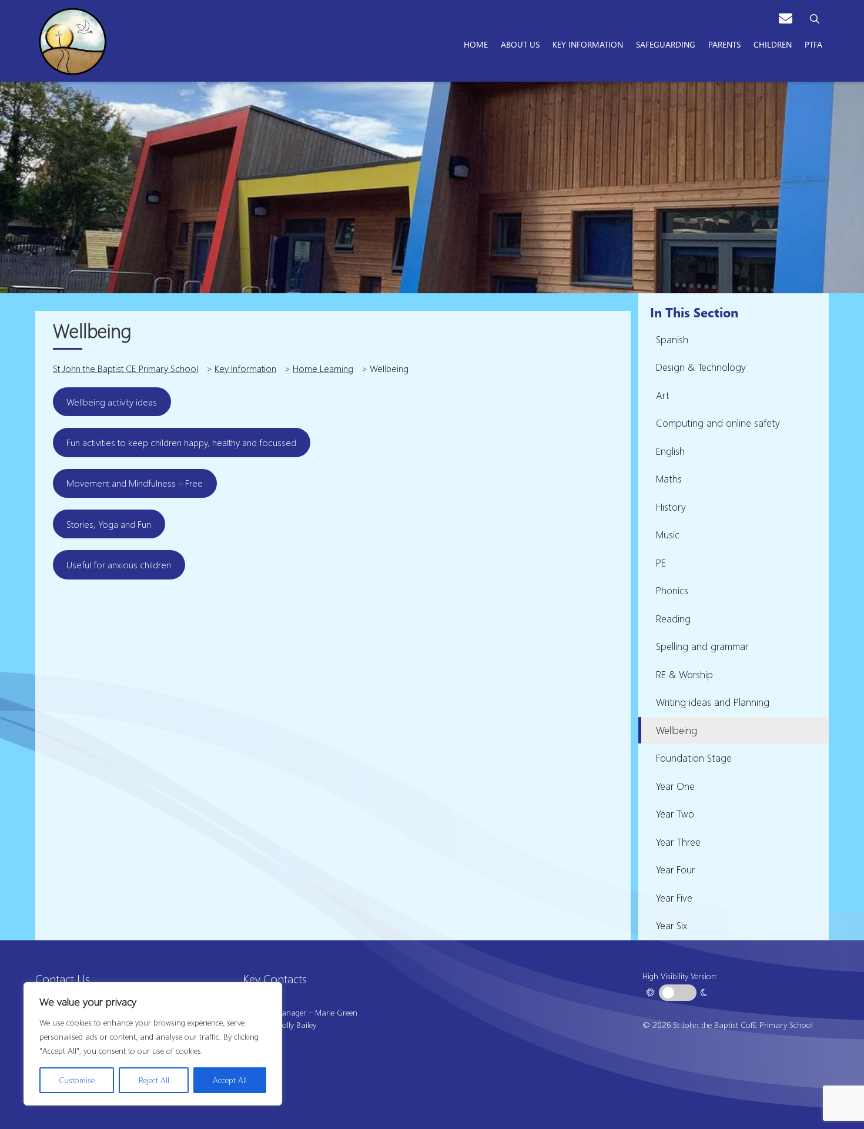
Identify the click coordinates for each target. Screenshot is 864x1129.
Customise (77, 1080)
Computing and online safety (718, 423)
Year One (675, 786)
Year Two (675, 813)
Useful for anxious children (118, 564)
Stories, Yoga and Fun (108, 524)
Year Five (674, 897)
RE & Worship (684, 674)
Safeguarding (665, 44)
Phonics (672, 590)
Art (662, 395)
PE (661, 562)
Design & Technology (701, 367)
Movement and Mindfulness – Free (134, 483)
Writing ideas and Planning (712, 702)
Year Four (675, 869)
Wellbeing (676, 730)
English (670, 451)
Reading (673, 618)
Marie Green (336, 1012)
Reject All (154, 1080)
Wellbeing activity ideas (111, 402)
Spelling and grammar (702, 646)
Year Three (678, 842)
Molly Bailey (296, 1024)
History (671, 507)
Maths (669, 478)
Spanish (672, 339)
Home (476, 44)
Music (667, 534)
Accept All (230, 1080)
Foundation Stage (694, 758)
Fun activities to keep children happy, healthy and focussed (181, 442)
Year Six (671, 925)
